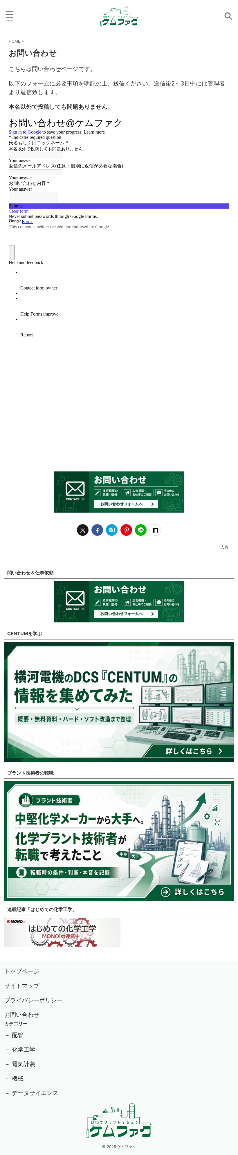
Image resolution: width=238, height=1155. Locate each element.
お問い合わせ (21, 1014)
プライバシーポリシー (33, 1000)
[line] (141, 530)
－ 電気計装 (19, 1064)
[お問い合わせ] (112, 530)
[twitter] (83, 530)
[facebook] (97, 530)
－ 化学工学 (19, 1049)
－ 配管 (14, 1035)
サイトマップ (21, 985)
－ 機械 (14, 1078)
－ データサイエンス (31, 1093)
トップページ (21, 971)
